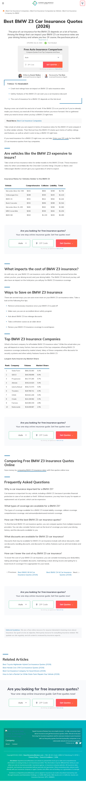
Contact (14, 744)
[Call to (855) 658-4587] (82, 3)
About (8, 744)
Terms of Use (58, 69)
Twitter (80, 743)
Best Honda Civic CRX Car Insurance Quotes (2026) (23, 667)
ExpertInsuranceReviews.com (33, 755)
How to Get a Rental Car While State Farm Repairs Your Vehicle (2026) (31, 674)
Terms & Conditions (46, 757)
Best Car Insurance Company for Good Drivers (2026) (24, 671)
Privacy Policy (33, 757)
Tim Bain (61, 75)
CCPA (56, 757)
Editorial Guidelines (13, 630)
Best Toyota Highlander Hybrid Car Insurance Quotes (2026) (27, 664)
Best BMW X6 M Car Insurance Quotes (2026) (28, 573)
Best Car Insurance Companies (17, 11)
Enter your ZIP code (61, 138)
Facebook (76, 743)
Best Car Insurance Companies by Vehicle (45, 11)
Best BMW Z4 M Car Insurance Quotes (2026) (59, 573)
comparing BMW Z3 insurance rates (31, 470)
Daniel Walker (35, 75)
